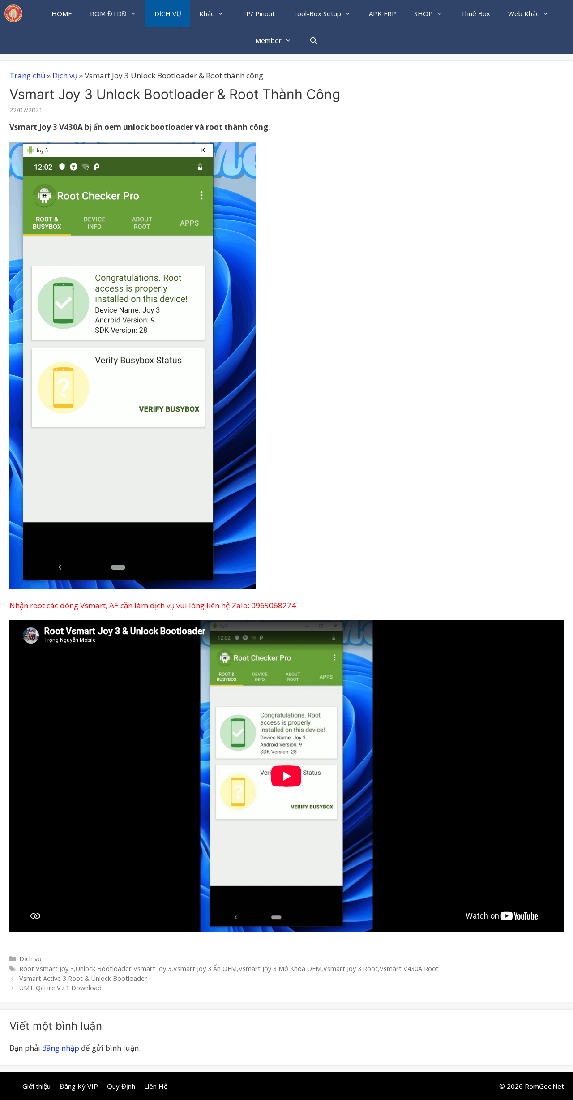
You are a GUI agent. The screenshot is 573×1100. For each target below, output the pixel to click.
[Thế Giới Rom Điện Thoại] (13, 13)
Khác (206, 13)
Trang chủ (27, 75)
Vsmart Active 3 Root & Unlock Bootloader (83, 978)
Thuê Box (475, 13)
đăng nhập (60, 1048)
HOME (61, 13)
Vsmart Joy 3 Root (350, 968)
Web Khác (523, 13)
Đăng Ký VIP (79, 1086)
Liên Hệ (155, 1086)
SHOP (423, 13)
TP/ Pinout (258, 13)
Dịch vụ (64, 75)
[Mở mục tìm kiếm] (313, 40)
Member (268, 40)
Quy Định (121, 1086)
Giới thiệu (36, 1086)
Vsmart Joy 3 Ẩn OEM (205, 968)
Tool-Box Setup (317, 13)
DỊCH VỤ (167, 13)
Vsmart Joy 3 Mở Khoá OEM (280, 968)
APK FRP (382, 13)
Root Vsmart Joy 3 (46, 968)
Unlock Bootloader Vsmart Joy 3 (123, 968)
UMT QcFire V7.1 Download (60, 988)
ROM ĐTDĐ (108, 13)
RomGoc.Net (544, 1086)
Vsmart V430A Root (409, 968)
